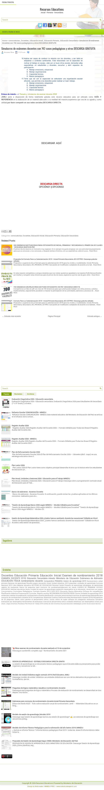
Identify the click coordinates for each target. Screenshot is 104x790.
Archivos (30, 394)
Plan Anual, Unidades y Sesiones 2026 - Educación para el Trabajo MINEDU (41, 479)
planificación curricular (53, 595)
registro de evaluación (10, 587)
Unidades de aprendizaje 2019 (92, 593)
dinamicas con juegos (94, 589)
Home (4, 41)
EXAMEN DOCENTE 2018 (13, 578)
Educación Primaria (51, 41)
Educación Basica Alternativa (71, 591)
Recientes (18, 394)
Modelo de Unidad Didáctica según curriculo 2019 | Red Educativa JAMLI (40, 675)
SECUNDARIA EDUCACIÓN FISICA (61, 593)
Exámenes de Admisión (91, 578)
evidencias (5, 595)
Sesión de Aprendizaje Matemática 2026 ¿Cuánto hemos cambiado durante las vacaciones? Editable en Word (55, 518)
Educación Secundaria (69, 41)
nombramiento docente (32, 581)
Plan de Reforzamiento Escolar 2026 (26, 452)
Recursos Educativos (52, 9)
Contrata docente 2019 (42, 591)
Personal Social (58, 585)
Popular (6, 394)
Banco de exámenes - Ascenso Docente (27, 492)
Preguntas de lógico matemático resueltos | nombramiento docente (38, 688)
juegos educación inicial (42, 583)
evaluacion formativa (95, 599)
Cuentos (55, 597)
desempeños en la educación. (75, 589)
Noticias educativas (18, 589)
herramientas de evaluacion (32, 602)
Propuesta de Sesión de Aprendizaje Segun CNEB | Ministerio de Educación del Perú (45, 741)
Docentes (25, 41)
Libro (15, 585)
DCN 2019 (55, 591)
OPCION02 (58, 186)
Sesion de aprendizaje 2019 (74, 581)
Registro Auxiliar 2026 (20, 426)
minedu (51, 578)
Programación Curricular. (27, 593)
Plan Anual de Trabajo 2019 (34, 604)
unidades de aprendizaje (86, 583)
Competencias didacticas (42, 597)
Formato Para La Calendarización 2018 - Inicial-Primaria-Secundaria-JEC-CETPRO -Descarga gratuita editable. (54, 301)
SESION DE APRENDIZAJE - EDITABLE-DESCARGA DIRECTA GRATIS (38, 661)
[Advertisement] (51, 123)
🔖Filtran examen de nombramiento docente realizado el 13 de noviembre (41, 648)
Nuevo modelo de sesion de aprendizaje (40, 589)
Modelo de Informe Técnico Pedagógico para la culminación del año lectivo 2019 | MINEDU (47, 728)
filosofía (29, 583)
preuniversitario (67, 595)
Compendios (49, 581)
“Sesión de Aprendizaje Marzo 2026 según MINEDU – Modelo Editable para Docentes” (45, 505)
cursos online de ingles (58, 599)
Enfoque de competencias (93, 591)
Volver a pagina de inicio (11, 32)
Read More (93, 251)
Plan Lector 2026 (18, 465)
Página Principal (8, 2)
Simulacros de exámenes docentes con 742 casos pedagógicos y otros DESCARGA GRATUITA (48, 48)
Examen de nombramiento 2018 (82, 575)
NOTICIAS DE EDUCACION (42, 585)
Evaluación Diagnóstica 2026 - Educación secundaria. (32, 399)
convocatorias (14, 41)
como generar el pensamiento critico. (34, 599)
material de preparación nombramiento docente (26, 595)
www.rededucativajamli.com (67, 786)
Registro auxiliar (43, 593)
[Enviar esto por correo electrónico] (2, 231)
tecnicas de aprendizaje (81, 595)
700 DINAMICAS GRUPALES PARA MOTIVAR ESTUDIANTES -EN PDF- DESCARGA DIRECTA (47, 287)
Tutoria (77, 593)
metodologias (77, 604)
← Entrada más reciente (11, 316)
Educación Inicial (36, 41)
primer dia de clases (88, 604)
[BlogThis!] (5, 231)
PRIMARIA (59, 581)
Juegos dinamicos (12, 604)
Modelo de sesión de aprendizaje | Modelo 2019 (31, 714)
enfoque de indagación (77, 599)
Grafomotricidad (64, 597)
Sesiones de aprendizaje (17, 583)
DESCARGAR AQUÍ (51, 143)
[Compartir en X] (7, 231)
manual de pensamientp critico (54, 602)
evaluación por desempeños (11, 602)
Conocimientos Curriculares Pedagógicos (16, 591)
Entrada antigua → (94, 316)
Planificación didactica (9, 593)
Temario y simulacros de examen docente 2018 (38, 94)
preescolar (73, 583)
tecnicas (98, 604)
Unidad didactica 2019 (60, 583)
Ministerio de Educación (67, 578)
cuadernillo (59, 589)
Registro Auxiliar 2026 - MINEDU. (24, 439)
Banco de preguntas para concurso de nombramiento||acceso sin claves (48, 587)
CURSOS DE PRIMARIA (86, 587)
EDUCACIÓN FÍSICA (10, 581)
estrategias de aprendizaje (93, 585)
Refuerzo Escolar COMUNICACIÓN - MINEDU (29, 412)
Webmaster (39, 786)
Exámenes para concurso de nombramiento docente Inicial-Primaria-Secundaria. (43, 701)
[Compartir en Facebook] (10, 231)
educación (69, 604)
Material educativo (24, 585)
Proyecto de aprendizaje (73, 585)
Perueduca (21, 604)
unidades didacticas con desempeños (80, 602)
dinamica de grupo (60, 604)
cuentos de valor (48, 604)
